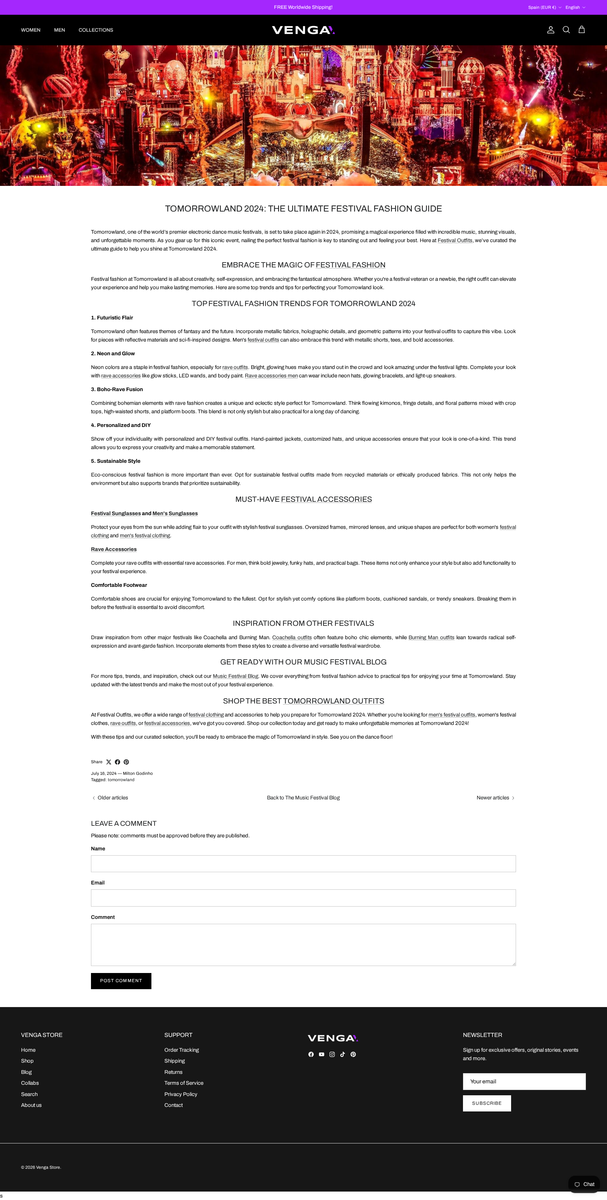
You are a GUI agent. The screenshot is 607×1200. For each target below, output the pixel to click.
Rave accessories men (271, 375)
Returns (173, 1072)
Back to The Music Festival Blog (303, 797)
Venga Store (48, 1167)
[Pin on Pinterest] (126, 762)
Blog (26, 1072)
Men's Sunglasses (175, 513)
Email (98, 883)
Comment (103, 917)
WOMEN (30, 30)
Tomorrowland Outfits (333, 701)
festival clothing (206, 715)
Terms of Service (183, 1083)
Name (98, 848)
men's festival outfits (452, 715)
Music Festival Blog (235, 676)
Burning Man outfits (432, 637)
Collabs (30, 1083)
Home (28, 1050)
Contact (173, 1105)
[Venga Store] (303, 30)
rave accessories (121, 375)
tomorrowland (121, 779)
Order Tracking (181, 1050)
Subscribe (487, 1103)
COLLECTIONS (96, 30)
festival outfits (263, 340)
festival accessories (167, 723)
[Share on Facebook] (117, 762)
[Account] (549, 30)
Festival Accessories (326, 499)
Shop (27, 1061)
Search (29, 1094)
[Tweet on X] (108, 762)
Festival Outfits (455, 240)
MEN (59, 30)
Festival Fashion (351, 265)
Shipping (174, 1061)
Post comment (121, 980)
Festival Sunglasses (116, 513)
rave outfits (235, 367)
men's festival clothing (145, 535)
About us (31, 1105)
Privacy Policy (180, 1094)
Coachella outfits (292, 637)
